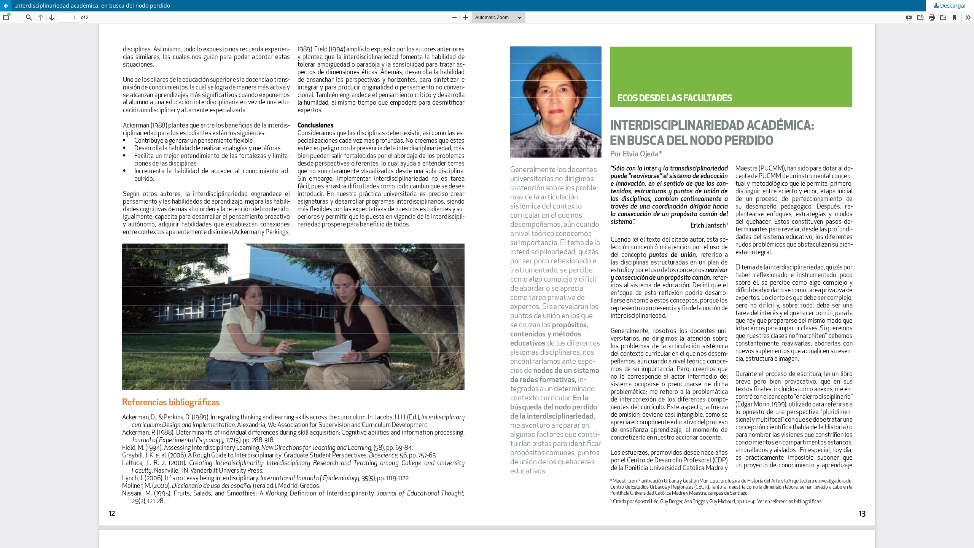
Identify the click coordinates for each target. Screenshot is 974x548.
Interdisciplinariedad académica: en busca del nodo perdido (92, 5)
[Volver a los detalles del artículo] (5, 5)
